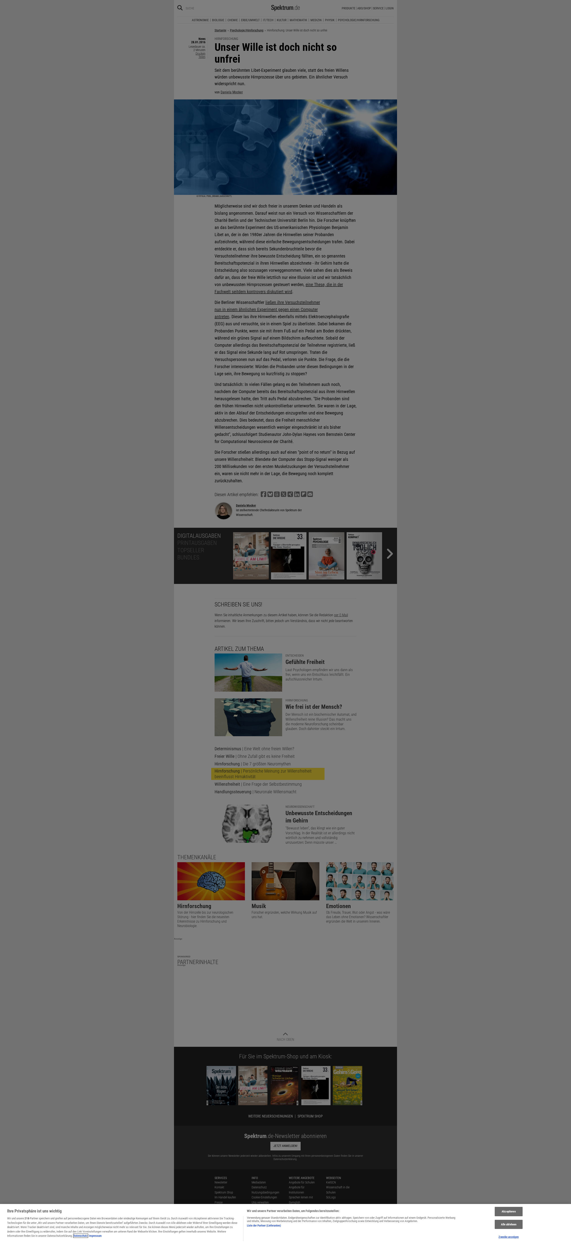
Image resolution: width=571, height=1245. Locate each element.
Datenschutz (81, 1235)
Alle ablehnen (509, 1224)
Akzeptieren (508, 1211)
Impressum (95, 1235)
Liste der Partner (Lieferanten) (264, 1225)
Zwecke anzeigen (509, 1237)
